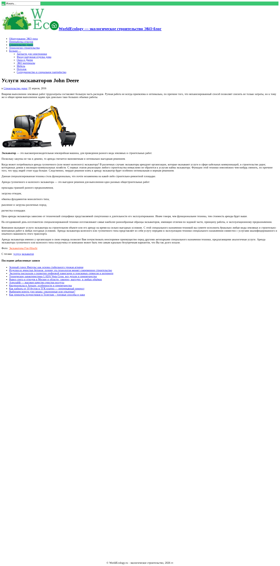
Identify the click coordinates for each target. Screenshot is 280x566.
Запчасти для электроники (32, 54)
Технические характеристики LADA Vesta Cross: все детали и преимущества (53, 276)
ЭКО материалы (26, 63)
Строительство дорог (21, 44)
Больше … (15, 50)
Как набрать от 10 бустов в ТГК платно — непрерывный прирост (46, 288)
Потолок (21, 69)
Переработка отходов (21, 41)
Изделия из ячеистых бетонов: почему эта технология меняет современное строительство (60, 270)
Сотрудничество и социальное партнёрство (41, 72)
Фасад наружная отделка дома (34, 57)
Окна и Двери (25, 60)
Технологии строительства (24, 47)
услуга (17, 254)
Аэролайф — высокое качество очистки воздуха (36, 282)
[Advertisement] (30, 357)
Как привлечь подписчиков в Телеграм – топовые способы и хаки (47, 294)
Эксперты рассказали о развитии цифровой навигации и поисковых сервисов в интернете (61, 273)
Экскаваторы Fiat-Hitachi (23, 248)
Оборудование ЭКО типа (23, 38)
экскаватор (28, 254)
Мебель (21, 66)
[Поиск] (3, 4)
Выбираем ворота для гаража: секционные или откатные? (42, 291)
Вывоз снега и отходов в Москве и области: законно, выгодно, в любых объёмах (55, 279)
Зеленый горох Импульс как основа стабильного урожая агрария (46, 267)
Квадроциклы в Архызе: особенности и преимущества (40, 285)
